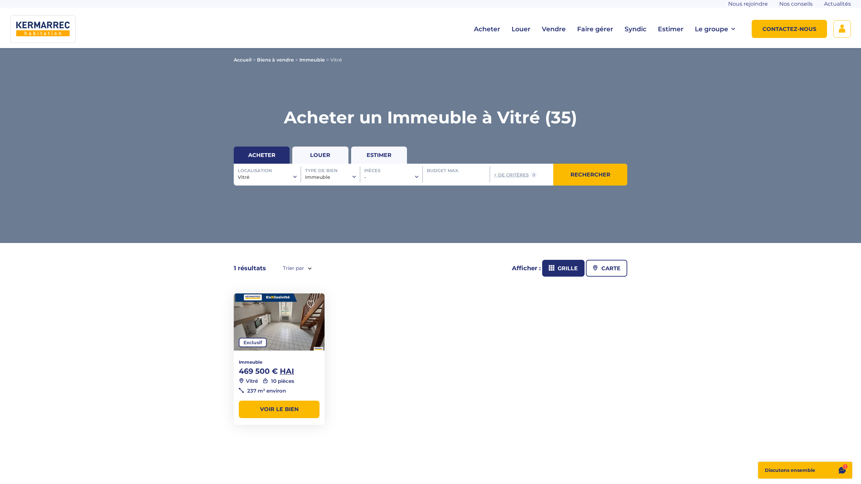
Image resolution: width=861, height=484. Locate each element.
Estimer (670, 29)
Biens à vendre (275, 60)
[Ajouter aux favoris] (313, 304)
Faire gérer (595, 29)
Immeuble (312, 60)
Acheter (487, 29)
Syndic (635, 29)
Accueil (243, 60)
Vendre (554, 29)
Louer (521, 29)
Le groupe (711, 29)
